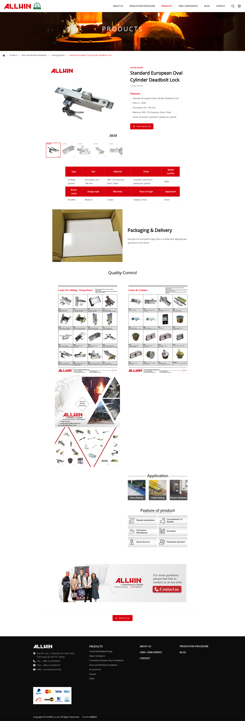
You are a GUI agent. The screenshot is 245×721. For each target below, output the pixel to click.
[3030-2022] (84, 103)
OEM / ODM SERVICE (188, 6)
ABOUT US (118, 6)
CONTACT (220, 6)
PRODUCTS (166, 6)
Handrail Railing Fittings (100, 651)
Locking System (58, 55)
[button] (120, 151)
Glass (92, 678)
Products (13, 55)
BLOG (207, 6)
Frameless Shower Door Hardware (106, 660)
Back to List (124, 618)
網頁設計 (93, 717)
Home (4, 55)
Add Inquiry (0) (144, 126)
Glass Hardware (97, 655)
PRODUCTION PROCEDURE (142, 6)
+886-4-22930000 (51, 660)
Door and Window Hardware (34, 55)
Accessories (95, 669)
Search (233, 6)
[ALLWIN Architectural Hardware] (23, 6)
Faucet (92, 673)
